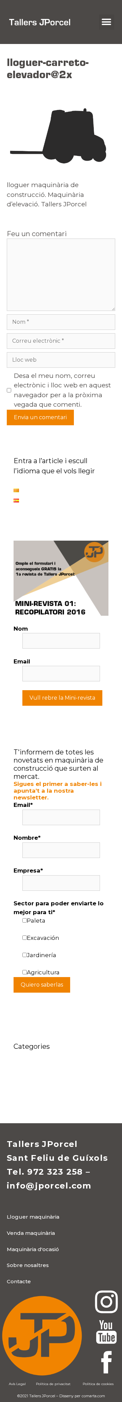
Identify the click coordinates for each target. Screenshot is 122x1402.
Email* (23, 804)
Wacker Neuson (37, 1096)
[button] (106, 22)
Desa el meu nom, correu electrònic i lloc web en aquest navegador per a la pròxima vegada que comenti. (62, 390)
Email (22, 661)
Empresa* (28, 870)
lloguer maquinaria (42, 1065)
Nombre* (27, 837)
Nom (21, 628)
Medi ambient (34, 1086)
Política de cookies (98, 1384)
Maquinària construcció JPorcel (60, 1075)
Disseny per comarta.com (82, 1396)
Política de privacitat (53, 1384)
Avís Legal (17, 1384)
